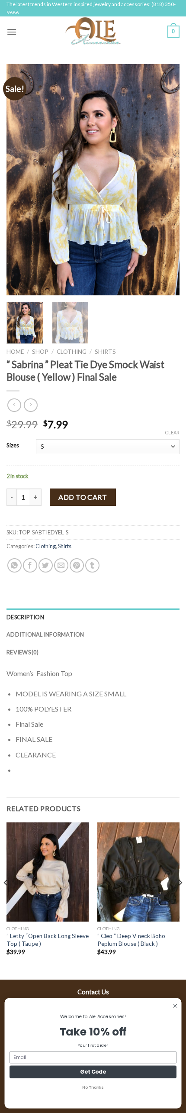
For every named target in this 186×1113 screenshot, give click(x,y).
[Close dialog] (175, 1006)
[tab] (93, 617)
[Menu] (11, 31)
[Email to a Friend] (61, 565)
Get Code (93, 1071)
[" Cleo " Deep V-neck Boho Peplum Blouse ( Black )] (138, 871)
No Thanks (92, 1087)
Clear (172, 432)
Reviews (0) (22, 652)
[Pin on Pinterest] (77, 565)
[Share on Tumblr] (92, 565)
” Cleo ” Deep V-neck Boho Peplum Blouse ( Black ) (131, 939)
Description (25, 617)
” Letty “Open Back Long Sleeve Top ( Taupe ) (47, 939)
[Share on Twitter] (45, 565)
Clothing (72, 351)
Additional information (45, 634)
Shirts (105, 351)
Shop (40, 351)
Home (15, 351)
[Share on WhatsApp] (14, 565)
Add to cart (82, 497)
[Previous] (21, 180)
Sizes (12, 446)
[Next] (165, 180)
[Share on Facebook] (30, 565)
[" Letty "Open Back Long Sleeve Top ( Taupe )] (47, 871)
